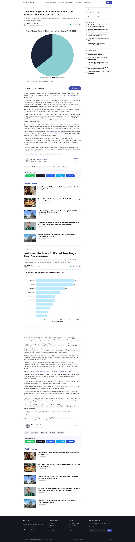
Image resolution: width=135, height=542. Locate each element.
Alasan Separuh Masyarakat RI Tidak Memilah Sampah (45, 154)
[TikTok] (35, 529)
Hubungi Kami (72, 525)
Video (50, 528)
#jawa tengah (44, 432)
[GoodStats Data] (28, 2)
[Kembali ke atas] (110, 539)
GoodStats (87, 2)
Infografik (51, 525)
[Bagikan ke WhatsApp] (71, 24)
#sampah (27, 166)
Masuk (108, 2)
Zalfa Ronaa (40, 424)
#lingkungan (35, 166)
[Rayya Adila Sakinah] (27, 160)
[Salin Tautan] (80, 24)
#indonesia (52, 432)
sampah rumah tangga (55, 131)
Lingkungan (78, 2)
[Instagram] (75, 161)
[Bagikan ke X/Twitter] (74, 24)
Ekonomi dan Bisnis (50, 2)
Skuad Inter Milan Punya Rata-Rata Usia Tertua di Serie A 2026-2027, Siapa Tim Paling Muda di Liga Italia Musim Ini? (59, 223)
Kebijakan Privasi (83, 539)
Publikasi (51, 530)
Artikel (51, 523)
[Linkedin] (78, 161)
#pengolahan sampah (45, 166)
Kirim (109, 530)
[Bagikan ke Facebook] (77, 24)
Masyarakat (69, 2)
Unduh (28, 88)
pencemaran (71, 95)
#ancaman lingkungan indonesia (60, 166)
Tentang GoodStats (74, 523)
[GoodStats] (27, 521)
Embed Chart (40, 88)
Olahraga (60, 2)
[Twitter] (28, 529)
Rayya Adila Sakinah (42, 159)
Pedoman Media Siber (74, 528)
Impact (71, 530)
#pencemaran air (34, 432)
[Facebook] (24, 529)
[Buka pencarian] (100, 2)
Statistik (26, 7)
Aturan (76, 539)
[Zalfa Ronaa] (27, 426)
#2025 (26, 432)
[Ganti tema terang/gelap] (103, 2)
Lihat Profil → (76, 158)
